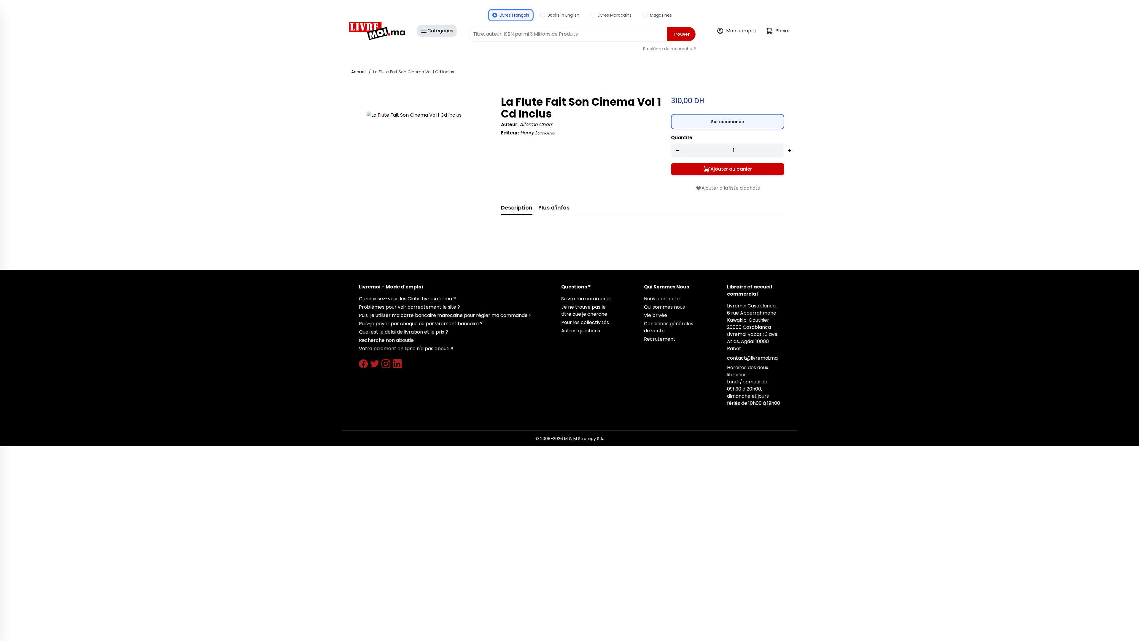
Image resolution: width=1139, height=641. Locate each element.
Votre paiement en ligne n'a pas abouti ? (406, 348)
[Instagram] (385, 363)
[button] (425, 170)
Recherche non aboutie (386, 340)
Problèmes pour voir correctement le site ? (409, 307)
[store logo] (377, 31)
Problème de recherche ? (669, 49)
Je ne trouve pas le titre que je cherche (584, 311)
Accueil (358, 72)
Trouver (681, 34)
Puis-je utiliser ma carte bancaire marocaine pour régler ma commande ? (445, 315)
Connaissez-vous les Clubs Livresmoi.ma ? (407, 298)
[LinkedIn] (397, 363)
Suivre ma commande (587, 298)
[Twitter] (374, 363)
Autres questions (580, 330)
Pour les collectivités (585, 322)
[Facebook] (363, 363)
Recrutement (659, 339)
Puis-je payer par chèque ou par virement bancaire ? (421, 323)
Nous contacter (662, 298)
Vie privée (655, 315)
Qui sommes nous (664, 307)
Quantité (681, 137)
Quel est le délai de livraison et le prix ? (403, 332)
